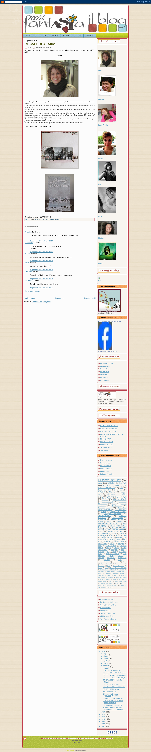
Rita (99, 280)
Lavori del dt (103, 490)
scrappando (101, 587)
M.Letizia (28, 232)
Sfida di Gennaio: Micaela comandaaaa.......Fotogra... (114, 708)
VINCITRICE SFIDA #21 (112, 670)
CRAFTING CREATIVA (108, 428)
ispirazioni (102, 520)
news (116, 583)
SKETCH (107, 542)
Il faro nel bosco (106, 460)
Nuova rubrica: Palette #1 (112, 705)
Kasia (106, 568)
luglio (105, 654)
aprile (105, 661)
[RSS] (24, 738)
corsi (101, 579)
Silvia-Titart (118, 490)
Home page (59, 298)
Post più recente (29, 298)
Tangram (107, 573)
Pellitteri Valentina (106, 474)
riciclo (112, 544)
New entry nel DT (109, 692)
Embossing (101, 566)
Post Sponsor (104, 508)
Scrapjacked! (105, 611)
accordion (101, 575)
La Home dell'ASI (106, 363)
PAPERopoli (104, 471)
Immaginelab (105, 463)
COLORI (101, 492)
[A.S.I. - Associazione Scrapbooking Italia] (105, 349)
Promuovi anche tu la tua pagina (107, 351)
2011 (103, 717)
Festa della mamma (118, 566)
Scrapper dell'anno (112, 514)
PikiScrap (119, 522)
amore (115, 575)
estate (107, 579)
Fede (108, 566)
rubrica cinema (117, 520)
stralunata (29, 280)
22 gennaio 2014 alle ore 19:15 (41, 279)
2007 (103, 726)
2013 (103, 712)
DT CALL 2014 (44, 219)
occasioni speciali (115, 531)
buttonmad (110, 577)
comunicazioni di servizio (108, 524)
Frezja (108, 548)
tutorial (112, 526)
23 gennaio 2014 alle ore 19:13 (41, 288)
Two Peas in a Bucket (108, 619)
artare (122, 575)
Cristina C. (29, 271)
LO (107, 528)
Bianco (124, 562)
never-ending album (106, 583)
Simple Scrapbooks (107, 613)
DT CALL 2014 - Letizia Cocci (114, 684)
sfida (100, 546)
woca (109, 587)
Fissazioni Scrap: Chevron (113, 698)
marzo (106, 663)
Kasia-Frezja (103, 125)
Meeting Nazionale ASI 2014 (118, 568)
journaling (106, 560)
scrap (124, 535)
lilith (123, 579)
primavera (101, 585)
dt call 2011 (122, 558)
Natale (103, 512)
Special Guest (119, 542)
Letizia (100, 158)
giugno (106, 656)
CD (111, 564)
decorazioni (111, 558)
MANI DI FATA (105, 439)
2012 (103, 714)
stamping (116, 562)
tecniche (101, 552)
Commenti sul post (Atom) (41, 302)
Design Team (105, 369)
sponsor (106, 485)
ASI (108, 552)
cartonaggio (102, 535)
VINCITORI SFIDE (106, 488)
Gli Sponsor (104, 380)
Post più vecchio (90, 298)
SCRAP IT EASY (106, 447)
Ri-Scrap (114, 528)
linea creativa (102, 581)
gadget (114, 579)
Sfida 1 (100, 573)
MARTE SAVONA (106, 442)
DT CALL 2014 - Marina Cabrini (114, 675)
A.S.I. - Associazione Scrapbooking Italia (109, 321)
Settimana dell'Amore (116, 529)
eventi (111, 535)
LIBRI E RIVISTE (119, 500)
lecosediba (29, 243)
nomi (122, 583)
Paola (100, 263)
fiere (100, 531)
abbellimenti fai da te (118, 573)
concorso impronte (121, 577)
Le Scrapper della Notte (109, 602)
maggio (106, 658)
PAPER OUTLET (106, 445)
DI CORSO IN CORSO (108, 431)
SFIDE (111, 483)
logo (110, 581)
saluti (120, 560)
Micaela (112, 492)
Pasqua (116, 548)
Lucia (100, 216)
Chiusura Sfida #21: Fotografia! (114, 673)
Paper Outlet (110, 571)
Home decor (117, 518)
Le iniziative (104, 372)
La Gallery (104, 377)
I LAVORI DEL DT (56, 219)
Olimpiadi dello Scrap (118, 512)
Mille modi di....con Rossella (108, 569)
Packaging (101, 571)
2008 (103, 724)
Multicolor (121, 569)
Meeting (118, 485)
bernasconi (101, 577)
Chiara (100, 522)
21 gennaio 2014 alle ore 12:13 (41, 252)
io (119, 579)
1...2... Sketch (111, 546)
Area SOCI (104, 374)
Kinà (121, 488)
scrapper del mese (107, 537)
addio (108, 575)
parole (118, 535)
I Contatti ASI (105, 366)
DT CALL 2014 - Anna (40, 44)
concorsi (105, 500)
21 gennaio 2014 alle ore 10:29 (41, 241)
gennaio (106, 668)
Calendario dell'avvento (117, 496)
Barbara (101, 99)
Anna (36, 219)
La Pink (122, 483)
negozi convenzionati (120, 581)
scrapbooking (103, 533)
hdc (122, 550)
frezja (27, 263)
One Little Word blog (108, 605)
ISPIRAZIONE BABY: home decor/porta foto (113, 702)
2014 (103, 651)
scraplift (121, 544)
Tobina (122, 533)
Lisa (99, 184)
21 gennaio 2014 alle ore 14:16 (41, 270)
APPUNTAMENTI (104, 516)
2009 (103, 721)
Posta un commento (32, 291)
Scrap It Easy (120, 571)
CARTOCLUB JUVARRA (109, 426)
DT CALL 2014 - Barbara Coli (114, 687)
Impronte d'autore (112, 554)
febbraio (106, 666)
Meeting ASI (122, 498)
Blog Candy (104, 564)
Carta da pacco (119, 564)
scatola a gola (111, 585)
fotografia (114, 550)
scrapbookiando (103, 562)
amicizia (101, 558)
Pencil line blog (105, 608)
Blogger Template (69, 750)
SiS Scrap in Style (106, 616)
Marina (27, 254)
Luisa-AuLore (107, 498)
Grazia (100, 568)
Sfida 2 (120, 556)
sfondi (114, 533)
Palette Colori (117, 506)
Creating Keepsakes (107, 599)
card (100, 483)
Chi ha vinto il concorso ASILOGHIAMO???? (111, 695)
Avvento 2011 (107, 502)
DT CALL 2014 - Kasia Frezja (114, 678)
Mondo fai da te (106, 468)
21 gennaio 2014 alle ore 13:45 (41, 261)
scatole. (122, 585)
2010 (103, 719)
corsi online (102, 544)
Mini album (111, 494)
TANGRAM (104, 450)
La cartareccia (105, 466)
